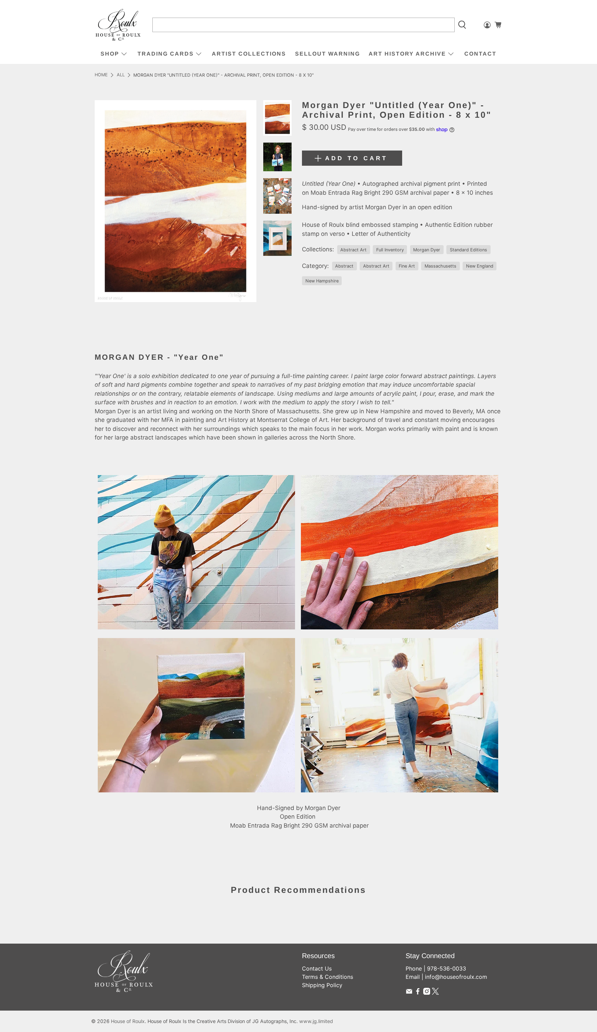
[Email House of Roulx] (409, 992)
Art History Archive (407, 54)
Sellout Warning (327, 54)
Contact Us (317, 968)
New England (479, 266)
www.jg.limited (316, 1021)
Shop (110, 54)
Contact (480, 54)
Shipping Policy (322, 985)
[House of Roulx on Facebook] (417, 992)
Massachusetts (440, 266)
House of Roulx (128, 1021)
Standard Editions (468, 249)
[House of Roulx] (118, 25)
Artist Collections (249, 54)
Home (101, 75)
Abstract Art (353, 249)
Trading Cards (166, 54)
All (121, 75)
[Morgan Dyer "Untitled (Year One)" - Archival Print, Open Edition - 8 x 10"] (175, 201)
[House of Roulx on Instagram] (426, 992)
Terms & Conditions (327, 976)
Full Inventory (390, 249)
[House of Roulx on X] (435, 992)
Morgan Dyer (426, 249)
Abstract (344, 266)
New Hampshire (322, 280)
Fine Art (407, 266)
